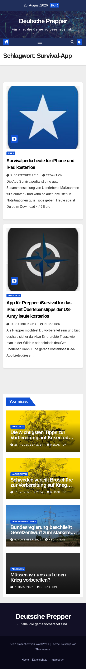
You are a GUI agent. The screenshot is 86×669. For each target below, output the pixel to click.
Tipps (11, 153)
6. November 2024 (28, 539)
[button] (72, 42)
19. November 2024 (29, 492)
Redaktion (54, 175)
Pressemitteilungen (24, 521)
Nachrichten (19, 474)
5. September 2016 (24, 175)
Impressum (57, 659)
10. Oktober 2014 (23, 324)
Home (25, 659)
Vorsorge (14, 295)
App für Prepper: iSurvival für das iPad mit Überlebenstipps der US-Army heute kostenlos (38, 309)
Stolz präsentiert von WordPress (30, 644)
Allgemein (18, 569)
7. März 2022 (24, 587)
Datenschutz (39, 659)
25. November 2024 (29, 444)
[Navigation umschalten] (40, 42)
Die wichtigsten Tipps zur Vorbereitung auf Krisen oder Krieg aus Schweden (41, 437)
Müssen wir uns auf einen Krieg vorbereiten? (38, 577)
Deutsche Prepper (43, 21)
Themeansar (43, 649)
